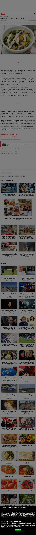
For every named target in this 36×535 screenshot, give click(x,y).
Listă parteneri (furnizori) (4, 527)
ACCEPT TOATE (18, 529)
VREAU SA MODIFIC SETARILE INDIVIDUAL (18, 532)
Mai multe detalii (8, 511)
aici (33, 516)
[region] (18, 520)
